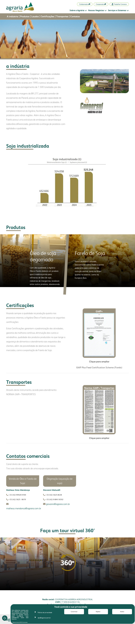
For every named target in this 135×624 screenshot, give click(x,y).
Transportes (62, 16)
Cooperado (100, 4)
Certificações (47, 16)
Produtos (24, 16)
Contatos (75, 16)
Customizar (74, 612)
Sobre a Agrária (77, 10)
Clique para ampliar (99, 361)
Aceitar (122, 612)
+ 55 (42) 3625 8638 (53, 495)
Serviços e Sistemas (117, 10)
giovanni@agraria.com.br (57, 504)
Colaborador (83, 4)
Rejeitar (98, 612)
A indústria (12, 16)
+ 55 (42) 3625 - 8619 (17, 499)
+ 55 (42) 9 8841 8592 (54, 499)
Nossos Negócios (96, 10)
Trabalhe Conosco (120, 4)
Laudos (35, 16)
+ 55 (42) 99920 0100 (17, 495)
